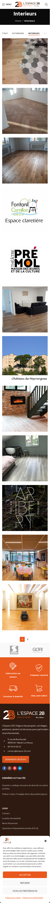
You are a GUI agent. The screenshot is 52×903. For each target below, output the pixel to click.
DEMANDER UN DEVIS (15, 759)
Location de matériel (11, 818)
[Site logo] (27, 4)
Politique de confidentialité (32, 898)
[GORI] (38, 650)
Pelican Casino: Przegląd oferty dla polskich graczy (24, 794)
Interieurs (29, 20)
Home (18, 20)
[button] (45, 840)
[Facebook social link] (4, 768)
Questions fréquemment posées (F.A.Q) (20, 828)
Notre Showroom (10, 823)
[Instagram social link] (9, 768)
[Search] (46, 4)
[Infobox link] (13, 670)
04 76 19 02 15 (14, 746)
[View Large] (45, 40)
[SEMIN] (14, 650)
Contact (6, 813)
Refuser (25, 883)
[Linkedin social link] (20, 768)
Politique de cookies (13, 898)
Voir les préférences (25, 891)
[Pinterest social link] (15, 768)
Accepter (25, 875)
